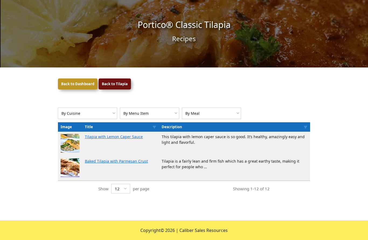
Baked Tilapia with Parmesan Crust (116, 161)
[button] (70, 143)
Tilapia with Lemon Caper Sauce (114, 136)
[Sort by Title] (154, 127)
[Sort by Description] (305, 127)
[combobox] (87, 113)
